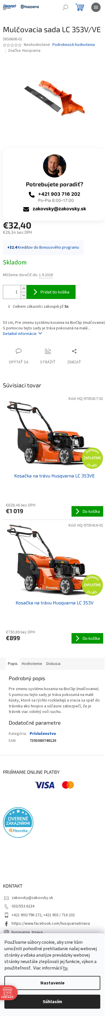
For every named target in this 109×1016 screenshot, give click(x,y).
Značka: (24, 51)
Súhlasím (52, 1001)
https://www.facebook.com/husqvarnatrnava (51, 923)
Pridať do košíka (54, 291)
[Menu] (96, 7)
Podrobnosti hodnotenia (73, 45)
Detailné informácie (20, 334)
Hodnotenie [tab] (32, 664)
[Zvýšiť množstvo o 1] (23, 288)
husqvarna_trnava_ (28, 932)
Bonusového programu (59, 247)
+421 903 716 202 (59, 194)
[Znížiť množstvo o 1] (23, 295)
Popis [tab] (13, 664)
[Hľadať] (65, 7)
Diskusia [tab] (53, 664)
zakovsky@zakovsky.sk (59, 209)
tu (65, 968)
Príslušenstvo (43, 734)
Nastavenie (52, 983)
